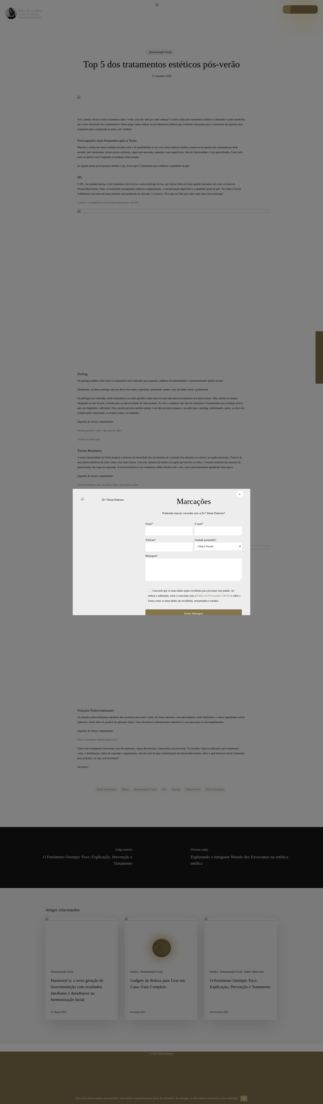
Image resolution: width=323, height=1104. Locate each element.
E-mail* (199, 524)
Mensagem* (151, 556)
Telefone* (150, 540)
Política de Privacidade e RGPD (213, 595)
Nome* (149, 524)
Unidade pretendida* (205, 540)
